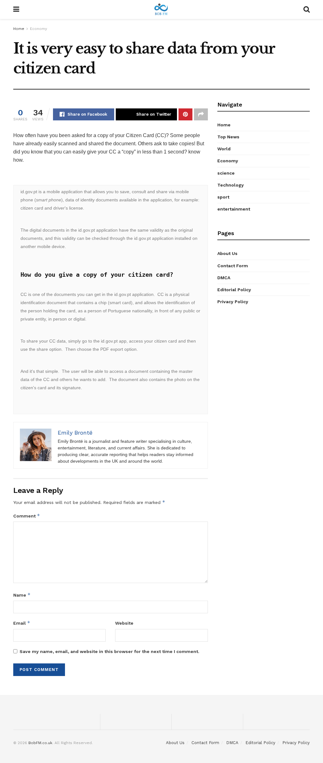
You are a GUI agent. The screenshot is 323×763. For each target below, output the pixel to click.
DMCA (223, 277)
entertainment (233, 208)
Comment (26, 516)
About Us (227, 253)
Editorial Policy (234, 289)
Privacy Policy (232, 301)
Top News (228, 136)
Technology (230, 185)
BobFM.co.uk (40, 743)
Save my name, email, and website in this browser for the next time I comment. (109, 651)
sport (223, 196)
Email (21, 623)
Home (18, 28)
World (224, 148)
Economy (38, 28)
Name (22, 595)
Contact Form (232, 265)
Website (124, 623)
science (226, 173)
